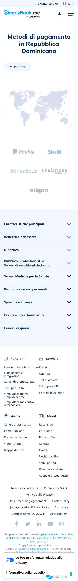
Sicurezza (61, 507)
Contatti (44, 443)
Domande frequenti (17, 437)
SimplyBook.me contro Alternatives (19, 403)
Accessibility (58, 514)
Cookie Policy (60, 501)
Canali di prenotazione (19, 381)
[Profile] (59, 13)
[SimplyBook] (22, 14)
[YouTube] (50, 524)
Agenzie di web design (54, 475)
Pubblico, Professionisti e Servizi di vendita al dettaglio (27, 263)
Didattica (11, 250)
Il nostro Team (48, 437)
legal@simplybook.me (31, 552)
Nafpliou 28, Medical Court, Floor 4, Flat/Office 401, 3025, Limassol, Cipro (40, 536)
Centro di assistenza (17, 424)
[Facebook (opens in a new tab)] (16, 524)
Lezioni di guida (16, 328)
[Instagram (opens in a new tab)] (61, 524)
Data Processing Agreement (27, 501)
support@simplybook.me (32, 548)
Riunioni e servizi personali (25, 289)
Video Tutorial (13, 443)
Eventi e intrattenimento (24, 315)
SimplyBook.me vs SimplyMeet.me (16, 395)
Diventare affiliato (51, 469)
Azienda (44, 373)
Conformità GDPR (55, 488)
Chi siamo (45, 431)
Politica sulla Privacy (39, 494)
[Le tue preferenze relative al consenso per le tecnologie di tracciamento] (71, 574)
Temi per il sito (14, 388)
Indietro (20, 67)
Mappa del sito (14, 450)
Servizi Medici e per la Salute (26, 276)
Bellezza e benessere (20, 237)
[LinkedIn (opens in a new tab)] (39, 524)
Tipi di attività (48, 380)
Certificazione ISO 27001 (28, 514)
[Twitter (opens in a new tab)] (28, 524)
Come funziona (14, 431)
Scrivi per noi (48, 463)
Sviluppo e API (48, 386)
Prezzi (43, 367)
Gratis (43, 450)
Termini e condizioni (24, 488)
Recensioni (46, 424)
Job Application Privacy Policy (29, 507)
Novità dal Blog (49, 456)
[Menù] (71, 14)
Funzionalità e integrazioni (13, 374)
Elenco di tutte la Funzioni (21, 367)
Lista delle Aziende (51, 393)
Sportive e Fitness (18, 302)
